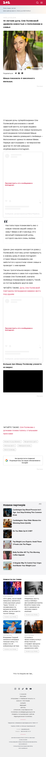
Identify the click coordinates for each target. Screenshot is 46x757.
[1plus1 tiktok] (23, 689)
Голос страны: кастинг (9, 8)
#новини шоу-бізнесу (10, 616)
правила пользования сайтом (23, 714)
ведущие (23, 705)
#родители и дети (30, 441)
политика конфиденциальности (23, 712)
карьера (23, 703)
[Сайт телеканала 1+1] (6, 3)
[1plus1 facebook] (26, 689)
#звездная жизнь (25, 445)
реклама (23, 696)
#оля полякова (9, 449)
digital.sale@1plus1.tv (23, 743)
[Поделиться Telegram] (15, 73)
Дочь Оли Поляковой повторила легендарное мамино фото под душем (22, 291)
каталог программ (23, 700)
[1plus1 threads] (19, 689)
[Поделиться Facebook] (19, 73)
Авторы (23, 707)
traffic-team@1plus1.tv (23, 748)
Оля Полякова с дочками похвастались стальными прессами (20, 430)
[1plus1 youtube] (31, 688)
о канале (23, 694)
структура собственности (23, 709)
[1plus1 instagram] (15, 689)
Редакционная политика (23, 716)
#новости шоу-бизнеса (12, 441)
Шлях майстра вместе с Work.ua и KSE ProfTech (17, 10)
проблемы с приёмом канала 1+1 (23, 698)
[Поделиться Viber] (22, 73)
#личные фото (9, 445)
